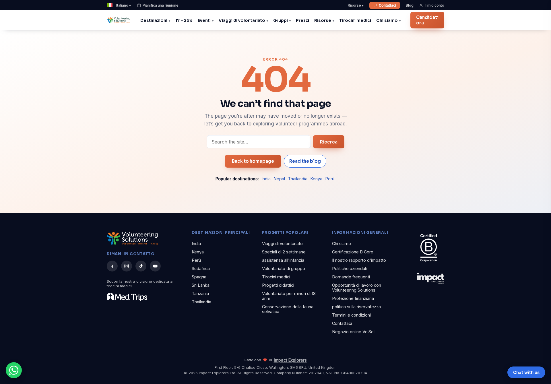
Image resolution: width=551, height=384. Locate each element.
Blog (410, 5)
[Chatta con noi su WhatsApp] (14, 370)
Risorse (322, 20)
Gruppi (280, 20)
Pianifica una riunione (161, 5)
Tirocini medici (355, 20)
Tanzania (200, 293)
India (266, 178)
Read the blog (305, 161)
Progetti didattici (278, 285)
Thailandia (297, 178)
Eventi (204, 20)
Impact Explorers (290, 360)
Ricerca (328, 142)
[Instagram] (126, 266)
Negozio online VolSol (353, 331)
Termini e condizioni (351, 315)
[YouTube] (155, 266)
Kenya (316, 178)
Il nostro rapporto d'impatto (359, 260)
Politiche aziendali (349, 268)
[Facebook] (112, 266)
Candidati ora (427, 20)
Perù (329, 178)
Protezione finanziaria (353, 298)
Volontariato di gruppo (283, 268)
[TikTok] (140, 266)
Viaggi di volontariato (242, 20)
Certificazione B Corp (352, 251)
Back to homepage (253, 161)
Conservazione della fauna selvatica (287, 309)
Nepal (279, 178)
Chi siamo (387, 20)
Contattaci (387, 5)
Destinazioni (153, 20)
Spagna (199, 276)
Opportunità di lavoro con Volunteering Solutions (356, 287)
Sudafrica (201, 268)
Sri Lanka (200, 285)
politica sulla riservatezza (356, 306)
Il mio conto (434, 5)
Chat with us (526, 372)
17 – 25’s (184, 20)
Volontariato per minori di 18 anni (289, 296)
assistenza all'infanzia (283, 260)
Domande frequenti (351, 276)
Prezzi (302, 20)
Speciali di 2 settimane (284, 251)
